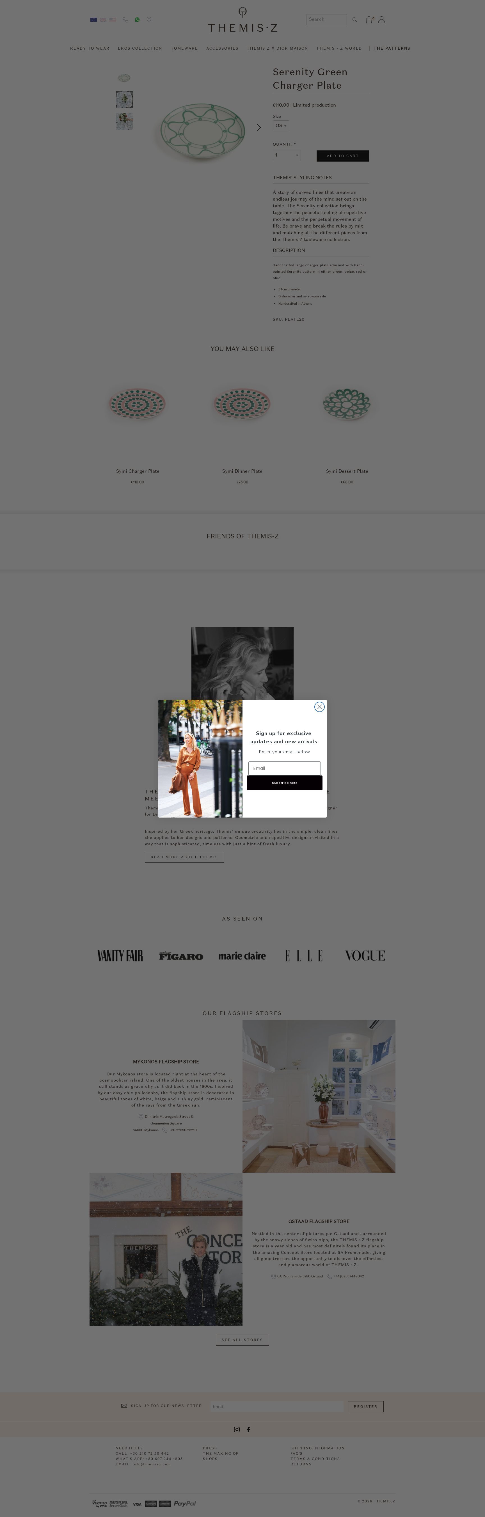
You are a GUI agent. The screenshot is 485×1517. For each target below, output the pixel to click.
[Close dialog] (319, 707)
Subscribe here (285, 783)
